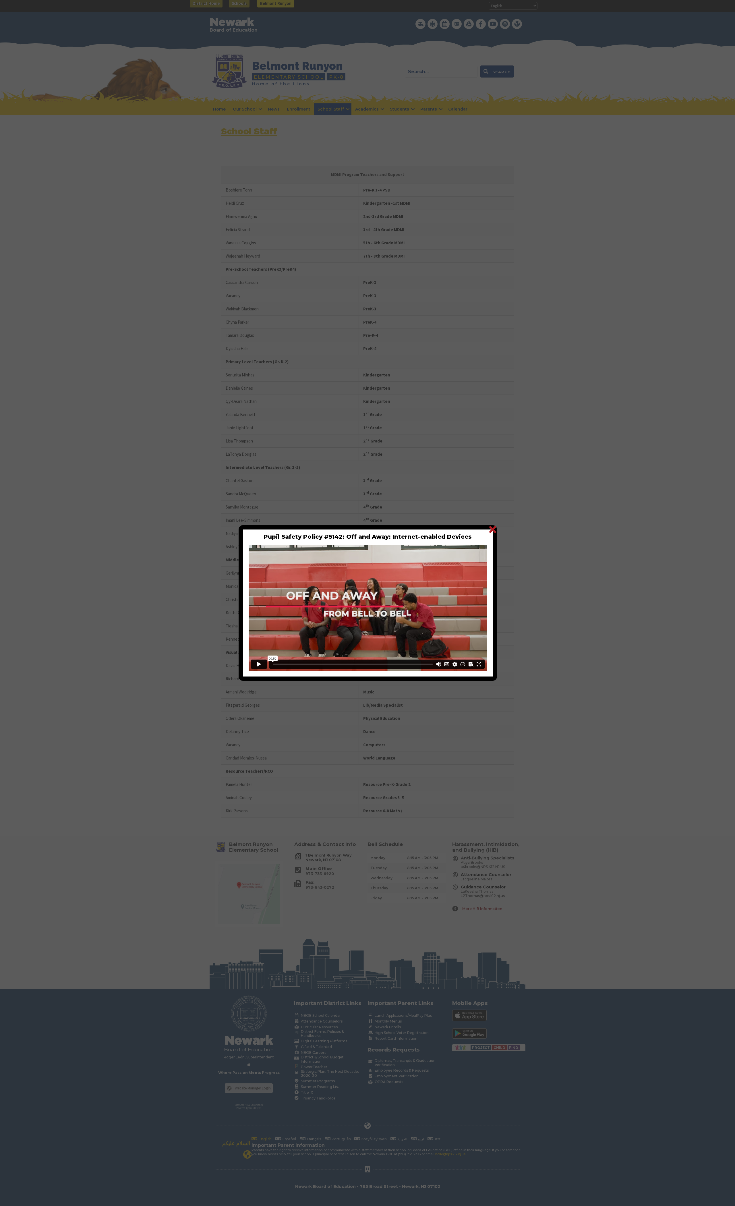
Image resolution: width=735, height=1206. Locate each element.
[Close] (493, 529)
